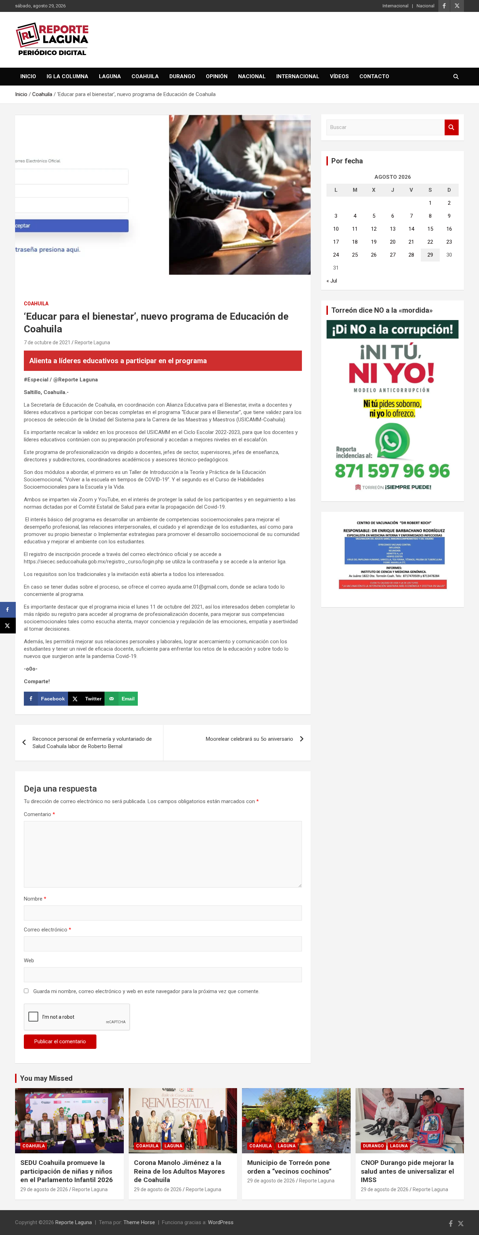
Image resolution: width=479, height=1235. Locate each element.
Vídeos (339, 76)
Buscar (452, 127)
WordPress (221, 1222)
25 (355, 255)
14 (411, 229)
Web (29, 960)
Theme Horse (139, 1222)
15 (430, 229)
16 (449, 229)
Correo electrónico (47, 930)
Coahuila (145, 76)
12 (374, 229)
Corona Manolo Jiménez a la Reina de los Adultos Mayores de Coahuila (179, 1171)
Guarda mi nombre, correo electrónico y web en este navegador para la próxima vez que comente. (146, 991)
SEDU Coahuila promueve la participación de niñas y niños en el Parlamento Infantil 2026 (66, 1171)
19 (374, 242)
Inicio (28, 76)
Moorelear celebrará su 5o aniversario (249, 739)
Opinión (217, 76)
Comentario (39, 814)
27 (393, 255)
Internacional (396, 5)
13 (393, 229)
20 (393, 242)
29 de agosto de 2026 (44, 1189)
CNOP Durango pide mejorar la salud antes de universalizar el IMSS (407, 1171)
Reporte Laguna (92, 342)
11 (355, 229)
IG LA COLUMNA (67, 76)
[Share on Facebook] (8, 610)
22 (430, 242)
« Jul (331, 281)
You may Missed (46, 1078)
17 (336, 242)
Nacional (425, 5)
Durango (182, 76)
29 (430, 255)
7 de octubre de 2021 (47, 342)
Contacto (374, 76)
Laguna (110, 76)
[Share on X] (8, 625)
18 (355, 242)
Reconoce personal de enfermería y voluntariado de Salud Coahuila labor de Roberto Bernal (92, 742)
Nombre (35, 899)
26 (374, 255)
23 (449, 242)
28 (411, 255)
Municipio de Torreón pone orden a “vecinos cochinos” (289, 1167)
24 (336, 255)
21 (411, 242)
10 (336, 229)
